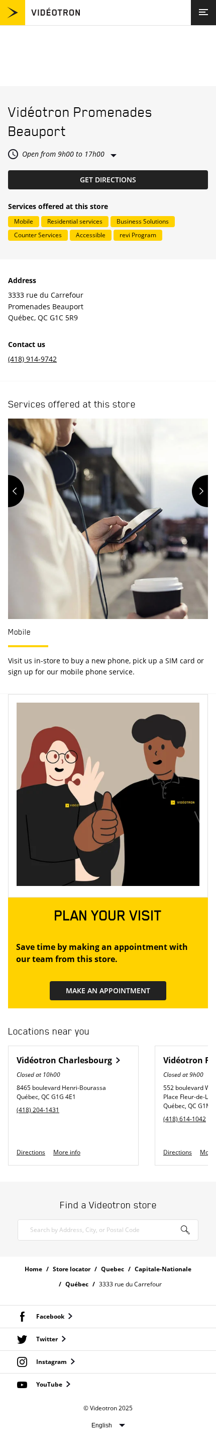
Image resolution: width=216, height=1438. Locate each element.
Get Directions (144, 179)
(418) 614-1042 (184, 1119)
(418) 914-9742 (32, 359)
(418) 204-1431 (38, 1110)
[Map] (108, 56)
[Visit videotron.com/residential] (40, 22)
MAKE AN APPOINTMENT (108, 990)
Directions (31, 1152)
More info (66, 1152)
